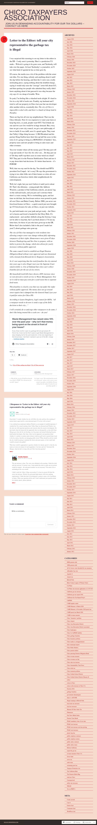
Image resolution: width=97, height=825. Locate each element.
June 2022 (69, 183)
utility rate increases (72, 783)
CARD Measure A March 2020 (75, 606)
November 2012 (71, 522)
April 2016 (70, 401)
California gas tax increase (74, 592)
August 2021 (70, 213)
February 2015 (71, 442)
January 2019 (70, 304)
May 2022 (69, 186)
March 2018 (70, 333)
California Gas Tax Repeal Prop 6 (76, 597)
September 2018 (71, 316)
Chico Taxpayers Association (35, 15)
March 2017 (70, 369)
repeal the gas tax (71, 751)
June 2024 (69, 113)
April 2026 (70, 51)
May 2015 (69, 434)
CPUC (68, 680)
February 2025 (71, 89)
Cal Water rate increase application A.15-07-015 (80, 589)
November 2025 (71, 65)
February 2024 (71, 124)
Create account (71, 799)
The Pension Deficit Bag (73, 774)
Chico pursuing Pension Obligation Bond (78, 653)
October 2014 (70, 454)
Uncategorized (48, 374)
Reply (11, 451)
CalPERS (69, 600)
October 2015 (70, 419)
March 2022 (70, 192)
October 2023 (70, 136)
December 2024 (71, 95)
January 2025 (70, 92)
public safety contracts (73, 742)
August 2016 (70, 389)
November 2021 (71, 204)
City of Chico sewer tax (37, 365)
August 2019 (70, 283)
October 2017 (70, 348)
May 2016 (69, 398)
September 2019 (71, 280)
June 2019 (69, 289)
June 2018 (69, 325)
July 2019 (69, 286)
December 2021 (71, 201)
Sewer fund (70, 756)
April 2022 (70, 189)
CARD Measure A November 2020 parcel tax (79, 609)
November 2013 (71, 487)
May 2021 (69, 222)
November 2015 (71, 416)
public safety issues (72, 745)
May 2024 (69, 115)
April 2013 (70, 507)
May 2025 (69, 83)
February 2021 (71, 230)
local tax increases (72, 706)
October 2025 (70, 68)
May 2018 (69, 328)
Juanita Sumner (23, 457)
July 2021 (69, 216)
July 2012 (69, 534)
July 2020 (69, 251)
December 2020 (71, 236)
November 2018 (71, 310)
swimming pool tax (72, 765)
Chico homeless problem (73, 639)
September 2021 (71, 210)
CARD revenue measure (73, 615)
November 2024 (71, 98)
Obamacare (70, 712)
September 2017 (71, 351)
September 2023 (71, 139)
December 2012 (71, 519)
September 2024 (71, 104)
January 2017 (70, 375)
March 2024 (70, 121)
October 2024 (70, 101)
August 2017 (70, 354)
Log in (69, 802)
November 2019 (71, 275)
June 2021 (69, 219)
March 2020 (70, 263)
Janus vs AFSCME (72, 698)
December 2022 (71, 166)
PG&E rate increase (72, 724)
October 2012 (70, 525)
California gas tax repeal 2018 (75, 594)
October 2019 (70, 277)
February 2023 (71, 160)
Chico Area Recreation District (75, 624)
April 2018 (70, 331)
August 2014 (70, 460)
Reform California (72, 748)
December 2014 (71, 448)
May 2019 (69, 292)
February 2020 (71, 266)
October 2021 (70, 207)
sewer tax (69, 759)
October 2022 (70, 171)
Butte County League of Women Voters (77, 583)
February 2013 (71, 513)
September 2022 (71, 174)
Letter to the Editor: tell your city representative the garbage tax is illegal (31, 45)
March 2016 (70, 404)
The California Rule (72, 771)
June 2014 (69, 466)
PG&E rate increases (72, 730)
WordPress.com (71, 811)
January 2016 (70, 410)
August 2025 (70, 74)
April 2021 (70, 224)
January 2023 (70, 163)
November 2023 (71, 133)
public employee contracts (74, 736)
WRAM (69, 786)
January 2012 (70, 551)
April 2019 (70, 295)
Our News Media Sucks (73, 715)
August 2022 (70, 177)
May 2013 (69, 504)
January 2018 (70, 339)
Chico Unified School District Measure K (78, 677)
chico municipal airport (73, 645)
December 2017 (71, 342)
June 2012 (69, 537)
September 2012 (71, 528)
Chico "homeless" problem (74, 618)
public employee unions (73, 739)
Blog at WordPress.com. (11, 822)
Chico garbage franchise (73, 636)
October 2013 (70, 490)
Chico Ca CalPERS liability (74, 633)
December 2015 (71, 413)
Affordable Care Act (72, 571)
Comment (50, 524)
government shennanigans (74, 695)
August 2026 (70, 39)
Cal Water (69, 586)
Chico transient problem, (73, 671)
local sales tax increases (73, 703)
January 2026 (70, 60)
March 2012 (70, 546)
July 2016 (69, 392)
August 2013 (70, 495)
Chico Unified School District (75, 674)
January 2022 (70, 198)
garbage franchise (71, 692)
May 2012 (69, 540)
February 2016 (71, 407)
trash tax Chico (71, 777)
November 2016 (71, 381)
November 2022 (71, 169)
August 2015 (70, 425)
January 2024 (70, 127)
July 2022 (69, 180)
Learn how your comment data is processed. (37, 534)
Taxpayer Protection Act (73, 768)
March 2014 (70, 475)
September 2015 (71, 422)
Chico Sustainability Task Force (75, 665)
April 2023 (70, 154)
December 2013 (71, 484)
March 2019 (70, 298)
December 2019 (71, 272)
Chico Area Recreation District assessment (78, 627)
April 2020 (70, 260)
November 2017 (71, 345)
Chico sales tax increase (73, 662)
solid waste (70, 762)
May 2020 (69, 257)
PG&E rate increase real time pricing (77, 727)
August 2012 (70, 531)
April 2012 (70, 543)
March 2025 (70, 86)
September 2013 (71, 492)
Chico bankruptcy (71, 630)
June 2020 (69, 254)
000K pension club (72, 562)
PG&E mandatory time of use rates (76, 721)
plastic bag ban (71, 733)
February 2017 (71, 372)
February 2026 (71, 57)
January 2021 (70, 233)
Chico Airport (70, 621)
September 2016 (71, 386)
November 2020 (71, 239)
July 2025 (69, 77)
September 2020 (71, 245)
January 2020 (70, 269)
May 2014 (69, 469)
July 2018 (69, 322)
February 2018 (71, 336)
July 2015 (69, 428)
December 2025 (71, 62)
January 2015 (70, 445)
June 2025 (69, 80)
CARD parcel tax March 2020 (75, 612)
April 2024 (70, 118)
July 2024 (69, 110)
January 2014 (70, 481)
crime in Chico (71, 683)
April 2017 (70, 366)
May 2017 (69, 363)
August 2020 (70, 248)
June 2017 (69, 360)
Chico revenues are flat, (73, 659)
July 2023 (69, 145)
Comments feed (71, 808)
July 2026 (69, 42)
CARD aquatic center (72, 603)
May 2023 (69, 151)
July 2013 (69, 498)
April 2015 (70, 437)
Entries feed (70, 805)
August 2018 (70, 319)
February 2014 (71, 478)
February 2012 (71, 548)
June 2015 (69, 431)
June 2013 (69, 501)
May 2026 (69, 48)
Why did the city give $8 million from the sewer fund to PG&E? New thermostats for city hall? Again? (21, 380)
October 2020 (70, 242)
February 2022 (71, 195)
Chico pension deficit (72, 650)
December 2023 (71, 130)
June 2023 (69, 148)
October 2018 (70, 313)
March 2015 (70, 439)
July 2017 (69, 357)
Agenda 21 (70, 574)
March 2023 (70, 157)
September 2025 (71, 71)
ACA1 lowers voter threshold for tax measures (79, 568)
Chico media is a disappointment (75, 642)
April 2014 (70, 472)
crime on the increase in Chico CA (76, 686)
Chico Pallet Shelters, (73, 647)
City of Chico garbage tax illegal (21, 365)
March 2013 (70, 510)
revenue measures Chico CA (74, 754)
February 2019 (71, 301)
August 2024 (70, 107)
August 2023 (70, 142)
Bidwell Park (70, 580)
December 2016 (71, 378)
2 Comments (14, 374)
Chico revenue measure (73, 656)
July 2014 (69, 463)
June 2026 (69, 45)
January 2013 (70, 516)
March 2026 (70, 54)
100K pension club (39, 374)
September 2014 (71, 457)
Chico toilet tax (71, 668)
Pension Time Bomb (72, 718)
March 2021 (70, 227)
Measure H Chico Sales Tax (74, 709)
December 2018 (71, 307)
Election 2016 (70, 689)
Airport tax (70, 577)
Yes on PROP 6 (71, 789)
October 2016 (70, 384)
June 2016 (69, 395)
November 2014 (71, 451)
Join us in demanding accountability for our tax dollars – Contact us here (44, 24)
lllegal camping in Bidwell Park (75, 700)
